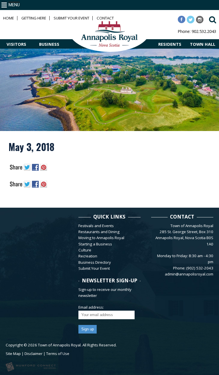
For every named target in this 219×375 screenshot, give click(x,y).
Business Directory (94, 262)
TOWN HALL (202, 44)
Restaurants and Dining (98, 231)
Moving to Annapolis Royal (101, 237)
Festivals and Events (96, 225)
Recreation (87, 256)
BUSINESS (49, 44)
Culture (84, 250)
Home (8, 18)
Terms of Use (57, 353)
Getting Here (33, 18)
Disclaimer (33, 353)
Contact (105, 18)
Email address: (91, 307)
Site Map (13, 353)
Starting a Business (95, 244)
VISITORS (16, 44)
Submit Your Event (71, 18)
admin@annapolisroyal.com (189, 274)
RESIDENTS (169, 44)
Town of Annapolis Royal (59, 345)
